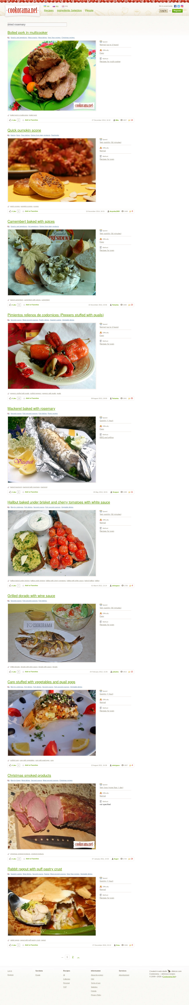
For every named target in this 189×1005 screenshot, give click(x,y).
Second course (16, 320)
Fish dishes (43, 413)
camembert (45, 300)
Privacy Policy (96, 995)
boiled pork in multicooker (19, 115)
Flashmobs (55, 135)
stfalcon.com (176, 971)
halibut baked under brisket (20, 580)
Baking (13, 135)
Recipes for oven (107, 159)
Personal (66, 983)
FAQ (92, 979)
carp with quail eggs (42, 760)
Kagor (116, 859)
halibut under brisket (37, 580)
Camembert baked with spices (31, 221)
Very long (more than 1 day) (111, 787)
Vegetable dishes (68, 320)
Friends (93, 991)
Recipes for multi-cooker (110, 61)
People (89, 10)
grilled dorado (15, 667)
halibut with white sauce (75, 580)
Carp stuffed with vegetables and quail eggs (41, 681)
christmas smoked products (20, 854)
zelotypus (116, 586)
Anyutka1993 (115, 211)
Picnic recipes (53, 413)
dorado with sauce (45, 667)
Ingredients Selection (69, 10)
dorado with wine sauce (29, 667)
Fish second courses (30, 413)
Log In (163, 11)
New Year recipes (54, 37)
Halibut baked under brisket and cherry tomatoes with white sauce (59, 501)
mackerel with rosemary (31, 487)
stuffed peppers (35, 393)
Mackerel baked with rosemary (31, 408)
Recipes (49, 10)
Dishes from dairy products (40, 135)
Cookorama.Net (169, 977)
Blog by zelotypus (17, 507)
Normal (103, 150)
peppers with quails (49, 393)
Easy (102, 53)
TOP (65, 987)
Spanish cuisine (55, 320)
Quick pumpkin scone (24, 130)
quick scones (15, 206)
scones (36, 206)
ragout (43, 940)
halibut (97, 580)
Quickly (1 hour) (106, 420)
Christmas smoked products (29, 775)
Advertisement (124, 975)
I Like (14, 120)
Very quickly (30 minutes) (110, 142)
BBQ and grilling (107, 437)
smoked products (37, 854)
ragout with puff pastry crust (30, 940)
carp (52, 760)
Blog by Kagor (16, 780)
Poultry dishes (44, 320)
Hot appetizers (33, 226)
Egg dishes (28, 687)
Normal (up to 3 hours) (109, 44)
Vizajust (116, 492)
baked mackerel (16, 487)
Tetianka (115, 305)
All (64, 975)
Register (177, 11)
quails (59, 393)
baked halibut (89, 580)
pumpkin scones (26, 206)
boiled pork (33, 115)
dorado (54, 667)
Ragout (46, 874)
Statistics (94, 987)
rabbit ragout (14, 940)
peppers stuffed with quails (19, 393)
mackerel (44, 487)
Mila (117, 120)
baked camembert (16, 300)
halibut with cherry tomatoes (56, 580)
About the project (97, 975)
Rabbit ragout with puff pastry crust (35, 868)
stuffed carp (14, 760)
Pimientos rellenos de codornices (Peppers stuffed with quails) (56, 314)
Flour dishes (25, 135)
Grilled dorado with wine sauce (31, 595)
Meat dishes (42, 37)
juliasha (116, 672)
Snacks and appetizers (19, 37)
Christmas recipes (68, 37)
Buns (18, 135)
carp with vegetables (27, 760)
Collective (66, 979)
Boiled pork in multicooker (28, 32)
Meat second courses (30, 320)
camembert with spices (32, 300)
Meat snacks (32, 37)
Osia (118, 945)
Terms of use (95, 983)
